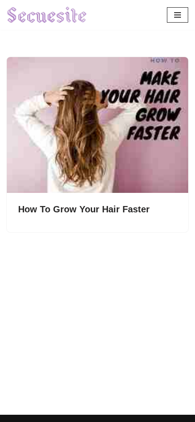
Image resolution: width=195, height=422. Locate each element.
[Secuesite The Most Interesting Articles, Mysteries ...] (47, 15)
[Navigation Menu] (177, 15)
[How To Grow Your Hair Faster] (97, 125)
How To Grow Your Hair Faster (84, 209)
